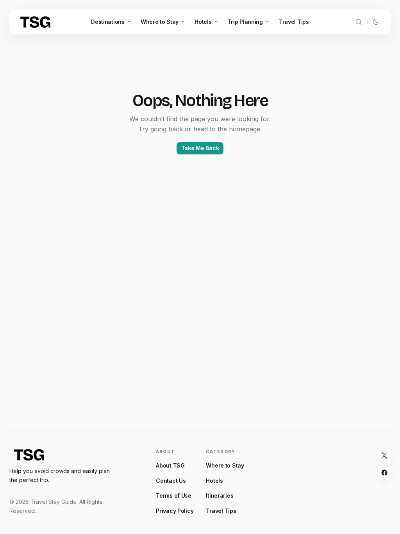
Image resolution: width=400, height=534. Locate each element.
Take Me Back (200, 148)
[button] (358, 21)
